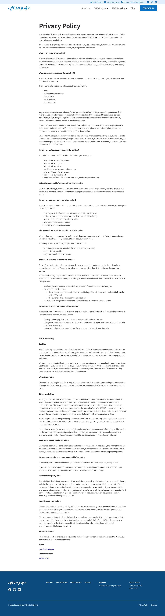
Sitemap (154, 605)
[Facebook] (148, 2)
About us (49, 582)
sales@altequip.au (113, 2)
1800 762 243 (97, 2)
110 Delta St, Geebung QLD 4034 (110, 585)
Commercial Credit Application (134, 2)
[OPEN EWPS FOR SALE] (107, 8)
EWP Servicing (61, 582)
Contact (87, 582)
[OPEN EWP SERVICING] (126, 8)
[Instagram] (152, 2)
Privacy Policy (143, 605)
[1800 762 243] (91, 2)
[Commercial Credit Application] (122, 2)
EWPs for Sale (76, 582)
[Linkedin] (156, 2)
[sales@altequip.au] (105, 2)
